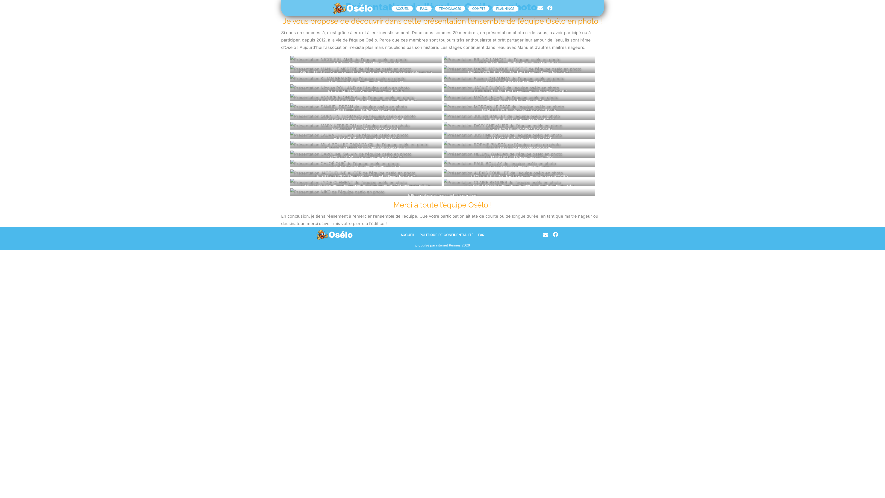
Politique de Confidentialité (447, 235)
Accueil (402, 9)
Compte (478, 9)
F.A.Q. (424, 9)
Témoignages (450, 9)
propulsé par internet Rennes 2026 (442, 245)
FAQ (481, 235)
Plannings (505, 9)
